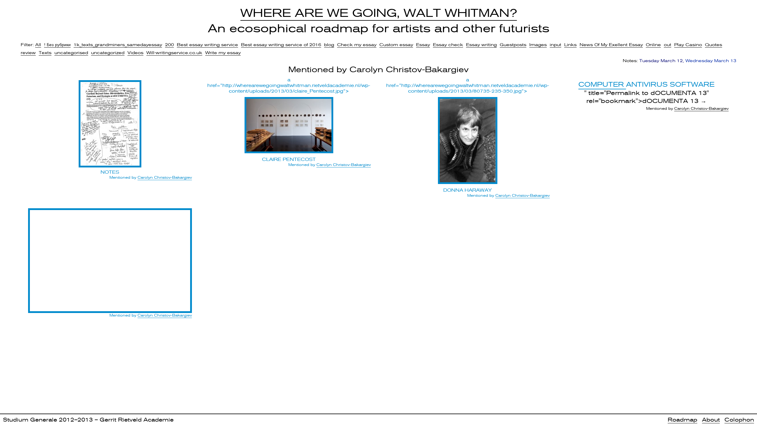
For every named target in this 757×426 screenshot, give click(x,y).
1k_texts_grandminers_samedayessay (118, 44)
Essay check (448, 44)
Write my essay (223, 52)
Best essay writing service (207, 44)
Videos (135, 52)
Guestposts (513, 44)
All (38, 44)
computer (602, 84)
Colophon (739, 419)
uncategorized (107, 52)
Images (538, 44)
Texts (45, 52)
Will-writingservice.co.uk (174, 52)
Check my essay (356, 44)
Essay (423, 44)
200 (169, 44)
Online (653, 44)
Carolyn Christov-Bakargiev (165, 177)
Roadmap (682, 419)
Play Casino (688, 44)
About (711, 419)
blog (329, 44)
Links (570, 44)
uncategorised (71, 52)
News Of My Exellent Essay (611, 44)
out (667, 44)
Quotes (713, 44)
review (28, 52)
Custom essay (396, 44)
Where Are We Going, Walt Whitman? (378, 13)
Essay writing (481, 44)
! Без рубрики (57, 44)
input (555, 44)
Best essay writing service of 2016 (281, 44)
